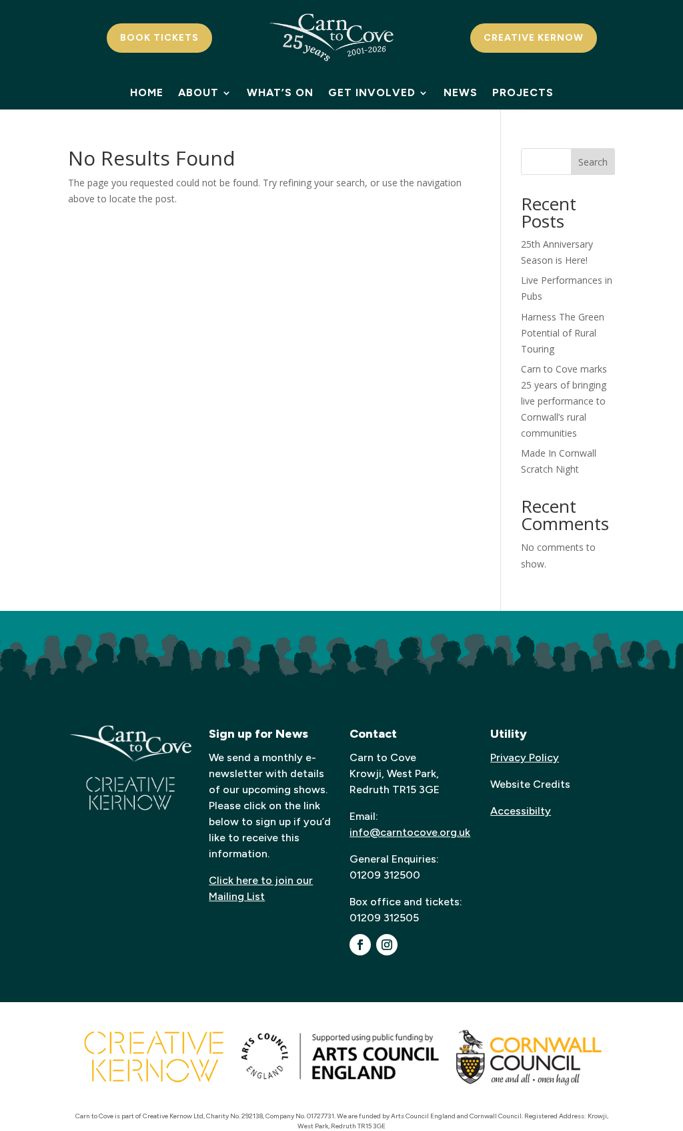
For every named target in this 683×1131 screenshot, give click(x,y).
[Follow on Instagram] (387, 944)
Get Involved (372, 93)
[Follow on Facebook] (360, 944)
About (198, 93)
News (461, 93)
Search (593, 162)
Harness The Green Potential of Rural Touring (562, 332)
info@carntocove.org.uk (410, 832)
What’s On (280, 93)
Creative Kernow (534, 37)
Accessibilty (520, 811)
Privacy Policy (524, 757)
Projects (523, 93)
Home (146, 93)
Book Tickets (159, 37)
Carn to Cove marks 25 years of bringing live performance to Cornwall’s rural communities (564, 401)
